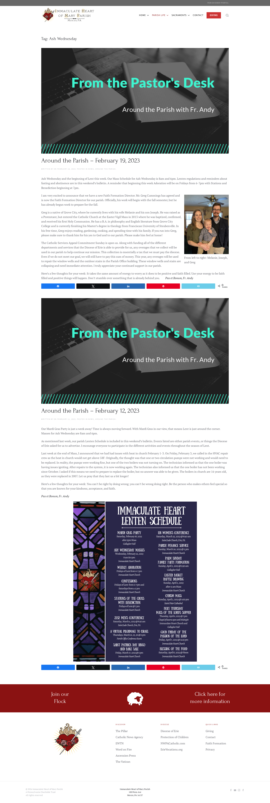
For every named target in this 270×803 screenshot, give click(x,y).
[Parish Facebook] (231, 790)
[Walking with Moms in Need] (243, 790)
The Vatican (123, 761)
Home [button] (142, 15)
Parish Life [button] (158, 15)
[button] (227, 15)
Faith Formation (216, 743)
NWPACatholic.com (173, 743)
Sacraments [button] (179, 15)
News (91, 169)
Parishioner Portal (218, 3)
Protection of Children (175, 737)
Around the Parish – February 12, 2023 (90, 410)
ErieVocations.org (171, 749)
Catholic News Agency (129, 737)
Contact (198, 15)
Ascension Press (126, 755)
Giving (210, 731)
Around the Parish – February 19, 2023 (90, 160)
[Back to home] (68, 15)
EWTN (120, 743)
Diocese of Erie (170, 731)
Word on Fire (124, 749)
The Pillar (122, 731)
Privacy (210, 749)
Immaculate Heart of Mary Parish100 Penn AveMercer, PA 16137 (135, 792)
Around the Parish (105, 169)
